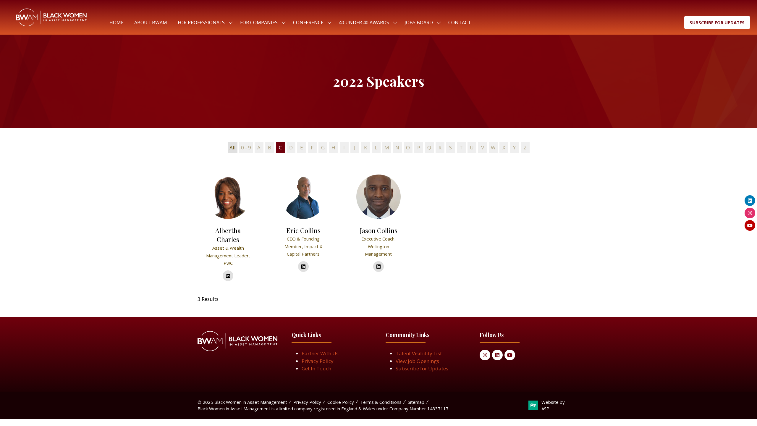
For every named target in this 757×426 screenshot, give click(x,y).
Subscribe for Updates (422, 368)
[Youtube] (509, 355)
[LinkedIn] (497, 355)
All (232, 147)
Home (116, 22)
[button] (717, 23)
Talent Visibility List (419, 353)
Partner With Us (320, 353)
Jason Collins (378, 230)
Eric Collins (303, 230)
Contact (459, 22)
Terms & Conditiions (381, 402)
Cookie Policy (340, 402)
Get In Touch (316, 368)
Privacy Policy (318, 361)
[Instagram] (485, 355)
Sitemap (416, 402)
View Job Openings (417, 361)
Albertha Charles (228, 235)
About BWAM (150, 22)
